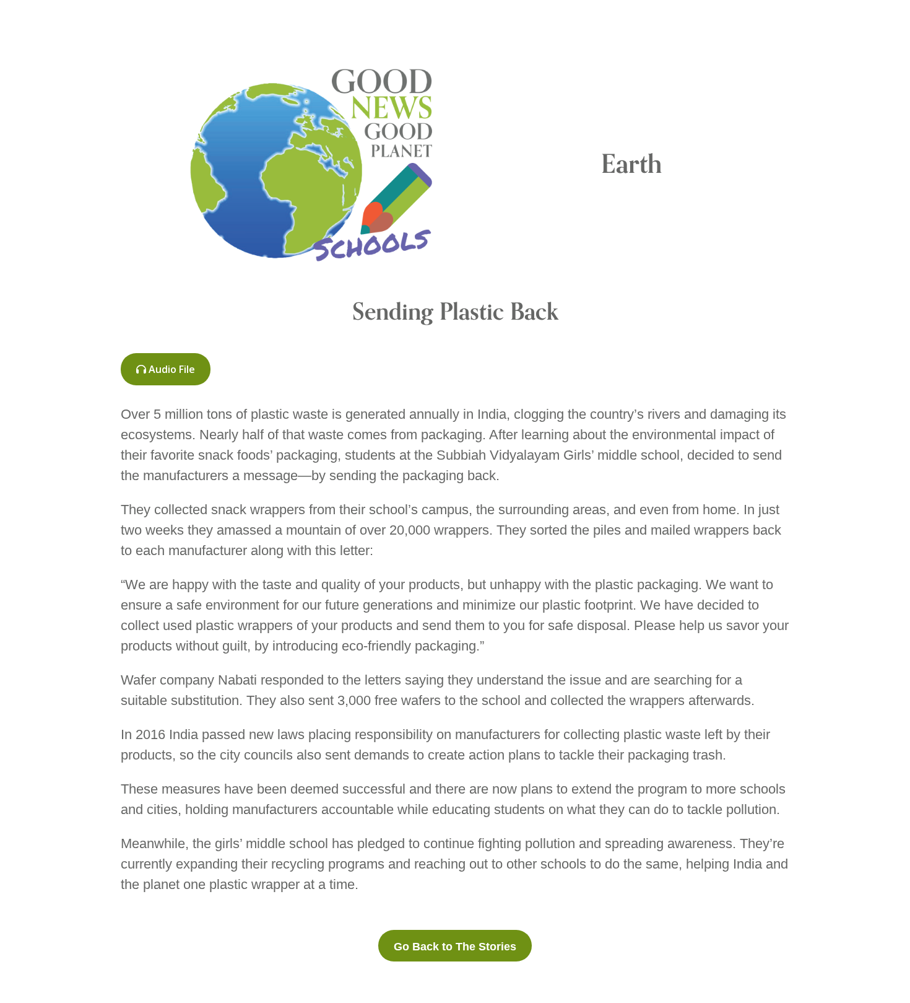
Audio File (170, 369)
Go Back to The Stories (455, 946)
